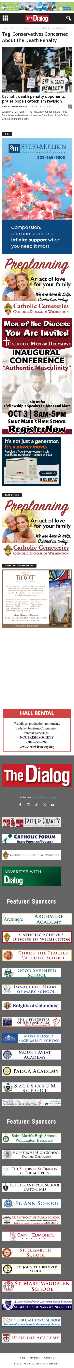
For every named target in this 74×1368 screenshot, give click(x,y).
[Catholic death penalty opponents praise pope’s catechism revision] (37, 70)
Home (4, 28)
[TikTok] (37, 805)
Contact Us (49, 1357)
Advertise (35, 1357)
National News (10, 91)
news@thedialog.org (44, 797)
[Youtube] (53, 805)
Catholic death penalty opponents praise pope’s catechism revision (33, 99)
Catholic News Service (14, 106)
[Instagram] (29, 805)
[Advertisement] (37, 667)
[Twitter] (45, 805)
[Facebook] (21, 805)
